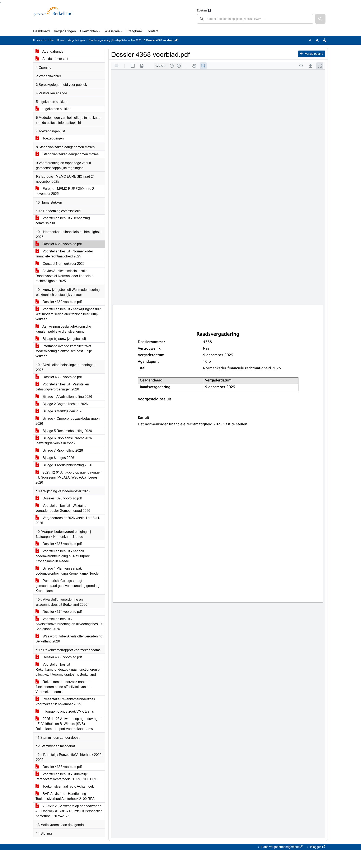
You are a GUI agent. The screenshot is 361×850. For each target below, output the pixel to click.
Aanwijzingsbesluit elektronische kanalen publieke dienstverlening (63, 329)
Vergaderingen (65, 31)
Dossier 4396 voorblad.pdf (62, 498)
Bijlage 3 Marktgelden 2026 (62, 411)
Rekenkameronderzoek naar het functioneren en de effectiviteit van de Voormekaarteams (63, 687)
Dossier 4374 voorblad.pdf (62, 611)
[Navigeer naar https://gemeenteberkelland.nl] (53, 16)
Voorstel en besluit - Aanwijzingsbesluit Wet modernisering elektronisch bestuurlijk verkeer (68, 314)
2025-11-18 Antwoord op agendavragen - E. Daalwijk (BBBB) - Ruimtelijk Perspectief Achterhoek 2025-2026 (69, 811)
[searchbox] (255, 19)
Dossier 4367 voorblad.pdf (62, 544)
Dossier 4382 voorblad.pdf (62, 302)
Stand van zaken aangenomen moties (70, 154)
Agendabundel (53, 51)
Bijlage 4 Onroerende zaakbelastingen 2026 (68, 421)
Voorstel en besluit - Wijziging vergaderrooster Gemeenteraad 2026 (63, 508)
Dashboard (41, 31)
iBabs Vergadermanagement (280, 847)
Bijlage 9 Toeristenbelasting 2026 (67, 465)
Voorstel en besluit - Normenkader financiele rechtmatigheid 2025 (64, 254)
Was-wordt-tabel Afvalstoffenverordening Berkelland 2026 (69, 639)
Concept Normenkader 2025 (63, 263)
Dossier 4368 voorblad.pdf (62, 244)
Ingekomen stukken (56, 109)
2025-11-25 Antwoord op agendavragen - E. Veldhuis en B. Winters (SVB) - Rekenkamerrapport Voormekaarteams (68, 724)
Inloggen (315, 847)
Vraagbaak (134, 31)
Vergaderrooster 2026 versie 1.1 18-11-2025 (68, 520)
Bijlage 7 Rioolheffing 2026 (62, 450)
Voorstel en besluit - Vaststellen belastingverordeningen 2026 (62, 387)
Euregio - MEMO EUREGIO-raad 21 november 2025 (66, 191)
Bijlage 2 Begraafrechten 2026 (65, 404)
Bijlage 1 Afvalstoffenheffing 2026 (67, 396)
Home (60, 40)
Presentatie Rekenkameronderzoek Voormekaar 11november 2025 (65, 701)
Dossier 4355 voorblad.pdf (62, 767)
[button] (320, 19)
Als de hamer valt (55, 59)
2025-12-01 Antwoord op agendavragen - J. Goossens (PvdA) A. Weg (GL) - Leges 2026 (69, 477)
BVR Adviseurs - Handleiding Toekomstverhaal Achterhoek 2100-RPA (65, 796)
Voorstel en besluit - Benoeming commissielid (63, 220)
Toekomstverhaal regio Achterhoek (68, 786)
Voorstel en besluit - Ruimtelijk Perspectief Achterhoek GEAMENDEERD (66, 776)
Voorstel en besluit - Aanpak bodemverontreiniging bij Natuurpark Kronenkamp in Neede (63, 556)
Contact (152, 31)
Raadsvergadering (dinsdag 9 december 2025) (115, 40)
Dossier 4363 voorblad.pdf (62, 657)
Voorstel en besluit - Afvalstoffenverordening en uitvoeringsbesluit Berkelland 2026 (69, 624)
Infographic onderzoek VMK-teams (68, 711)
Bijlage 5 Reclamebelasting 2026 (67, 431)
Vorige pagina (313, 53)
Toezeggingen (53, 138)
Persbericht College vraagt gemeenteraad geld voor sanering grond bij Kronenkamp (67, 586)
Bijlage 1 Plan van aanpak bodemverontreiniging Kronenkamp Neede (67, 571)
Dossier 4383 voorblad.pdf (62, 377)
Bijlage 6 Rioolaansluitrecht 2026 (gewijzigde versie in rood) (64, 440)
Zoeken (202, 10)
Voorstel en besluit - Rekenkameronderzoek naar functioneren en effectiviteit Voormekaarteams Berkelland (69, 669)
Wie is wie (112, 31)
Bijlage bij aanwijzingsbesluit (64, 339)
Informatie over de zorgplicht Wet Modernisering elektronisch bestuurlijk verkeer (64, 351)
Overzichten (89, 31)
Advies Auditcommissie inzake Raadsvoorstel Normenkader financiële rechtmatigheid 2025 (64, 276)
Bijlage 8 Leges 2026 (58, 458)
